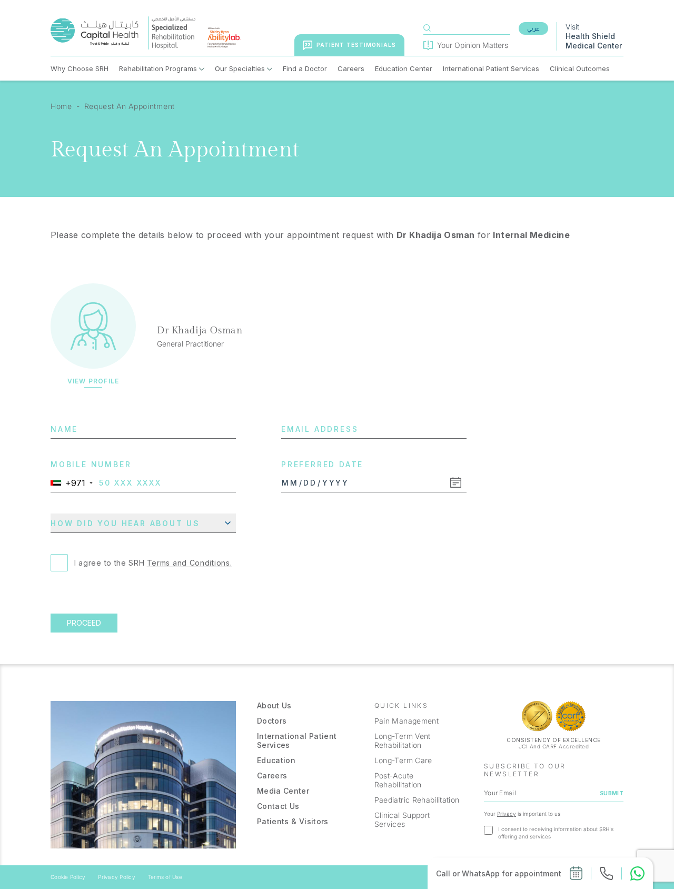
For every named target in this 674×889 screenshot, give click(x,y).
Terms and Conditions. (189, 562)
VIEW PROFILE (93, 381)
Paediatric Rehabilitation (417, 799)
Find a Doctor (305, 68)
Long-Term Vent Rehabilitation (402, 740)
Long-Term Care (403, 760)
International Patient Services (491, 68)
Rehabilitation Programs (158, 68)
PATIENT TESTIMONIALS (356, 45)
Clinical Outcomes (580, 68)
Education (276, 760)
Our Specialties (240, 68)
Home (61, 106)
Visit (594, 36)
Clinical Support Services (402, 819)
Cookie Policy (68, 877)
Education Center (403, 68)
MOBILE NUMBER (91, 464)
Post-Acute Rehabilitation (398, 780)
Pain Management (406, 720)
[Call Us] (606, 873)
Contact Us (278, 806)
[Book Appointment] (576, 873)
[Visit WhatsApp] (637, 873)
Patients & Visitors (293, 821)
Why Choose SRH (79, 68)
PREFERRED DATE (322, 464)
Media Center (283, 790)
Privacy (506, 814)
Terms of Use (165, 877)
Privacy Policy (116, 877)
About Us (274, 705)
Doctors (271, 720)
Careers (351, 68)
